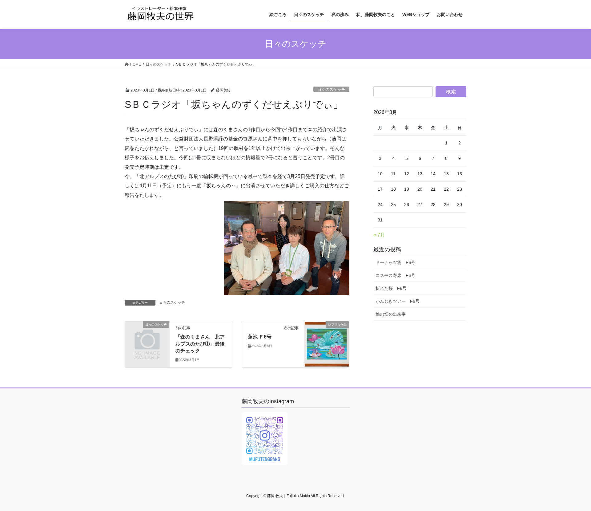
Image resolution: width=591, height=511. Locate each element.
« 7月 (379, 234)
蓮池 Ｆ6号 (259, 336)
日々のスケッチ (331, 89)
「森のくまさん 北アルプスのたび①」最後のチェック (200, 343)
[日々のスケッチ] (147, 334)
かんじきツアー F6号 (398, 301)
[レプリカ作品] (327, 337)
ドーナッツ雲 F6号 (395, 262)
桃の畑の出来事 (391, 314)
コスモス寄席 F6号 (395, 275)
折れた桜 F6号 (391, 288)
